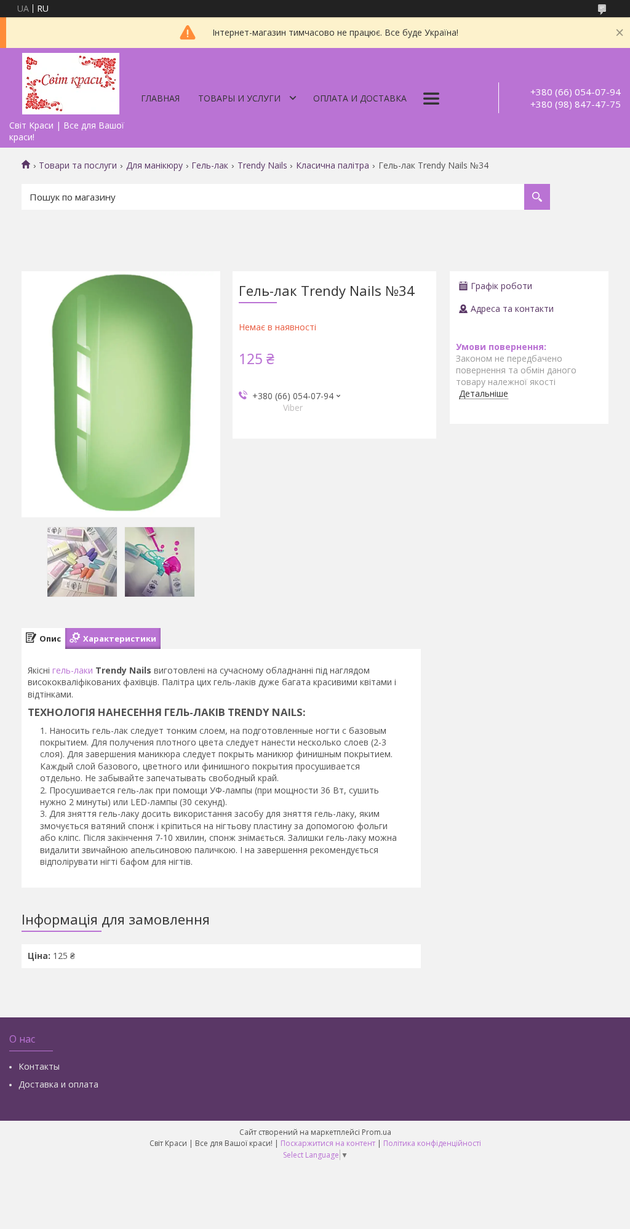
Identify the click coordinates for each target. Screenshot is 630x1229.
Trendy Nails (262, 165)
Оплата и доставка (360, 98)
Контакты (39, 1066)
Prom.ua (376, 1132)
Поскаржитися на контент (328, 1143)
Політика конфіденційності (432, 1143)
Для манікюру (154, 165)
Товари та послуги (78, 165)
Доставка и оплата (58, 1084)
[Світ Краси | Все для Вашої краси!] (70, 81)
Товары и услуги (239, 98)
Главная (160, 98)
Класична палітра (332, 165)
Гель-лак (209, 165)
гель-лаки (72, 670)
